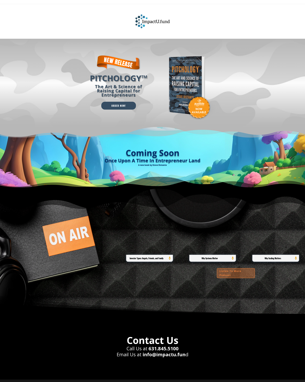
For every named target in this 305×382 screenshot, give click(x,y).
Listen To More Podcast (230, 273)
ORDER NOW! (118, 105)
